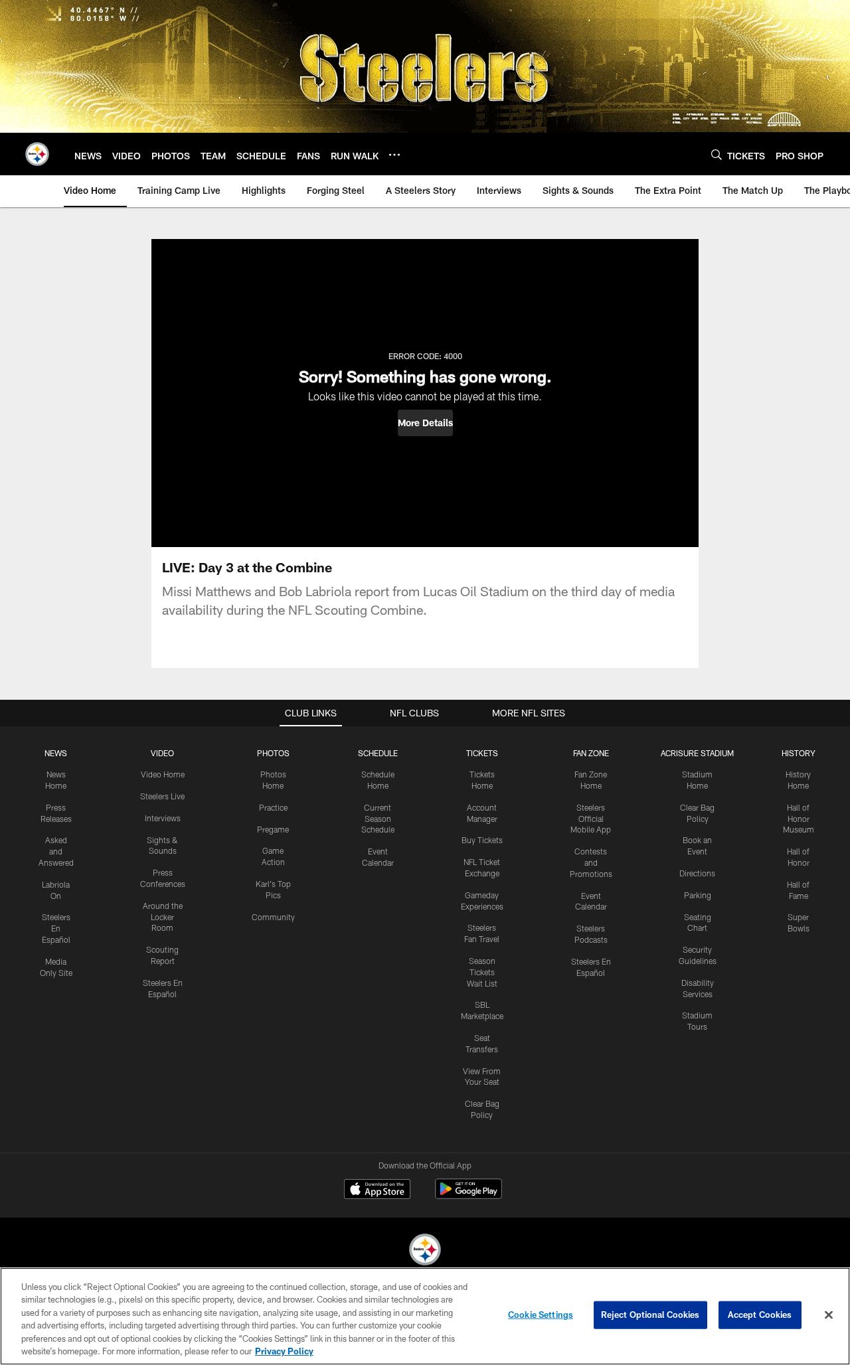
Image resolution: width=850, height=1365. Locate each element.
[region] (425, 1316)
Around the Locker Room (163, 917)
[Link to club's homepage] (37, 154)
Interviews (163, 818)
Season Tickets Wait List (482, 972)
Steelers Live (162, 796)
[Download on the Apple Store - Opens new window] (377, 1190)
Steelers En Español (56, 928)
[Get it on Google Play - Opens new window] (468, 1195)
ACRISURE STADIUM (697, 753)
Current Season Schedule (377, 819)
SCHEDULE (378, 753)
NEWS (55, 753)
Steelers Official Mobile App (590, 819)
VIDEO (162, 753)
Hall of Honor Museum (798, 819)
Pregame (273, 829)
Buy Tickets (482, 839)
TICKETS (482, 753)
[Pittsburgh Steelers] (425, 1251)
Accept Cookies (760, 1314)
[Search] (716, 154)
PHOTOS (273, 753)
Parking (697, 895)
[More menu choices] (394, 154)
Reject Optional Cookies (650, 1314)
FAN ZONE (591, 753)
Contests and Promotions (591, 862)
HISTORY (798, 753)
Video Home (163, 774)
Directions (697, 873)
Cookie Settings (540, 1314)
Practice (273, 807)
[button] (425, 423)
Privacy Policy (284, 1351)
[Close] (828, 1315)
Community (273, 917)
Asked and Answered (56, 851)
